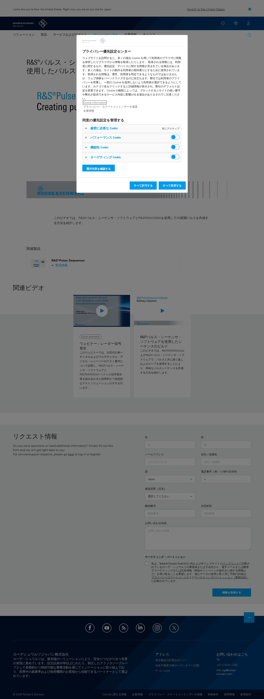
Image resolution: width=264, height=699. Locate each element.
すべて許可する (143, 185)
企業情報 (88, 110)
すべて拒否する (172, 185)
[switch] (175, 137)
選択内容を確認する (98, 168)
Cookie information (94, 102)
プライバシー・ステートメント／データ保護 (110, 106)
